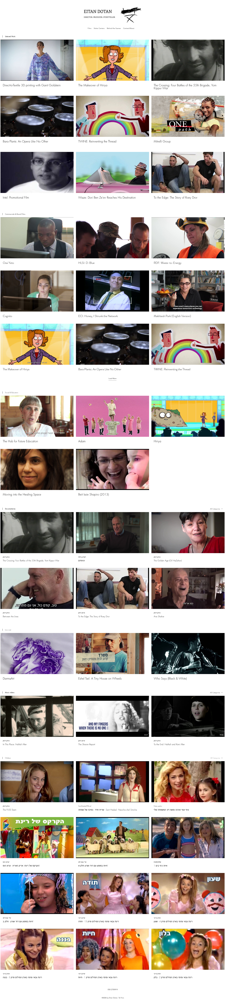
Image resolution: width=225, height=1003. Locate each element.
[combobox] (216, 509)
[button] (8, 36)
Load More (112, 378)
